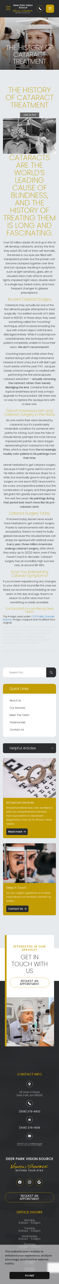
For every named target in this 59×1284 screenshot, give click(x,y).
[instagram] (29, 1182)
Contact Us (17, 729)
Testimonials (17, 722)
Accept (29, 1275)
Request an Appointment (29, 982)
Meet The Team (19, 715)
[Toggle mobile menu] (8, 8)
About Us (15, 700)
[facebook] (19, 1182)
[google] (39, 1182)
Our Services (17, 708)
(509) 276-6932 (29, 1111)
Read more (15, 831)
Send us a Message (29, 1144)
